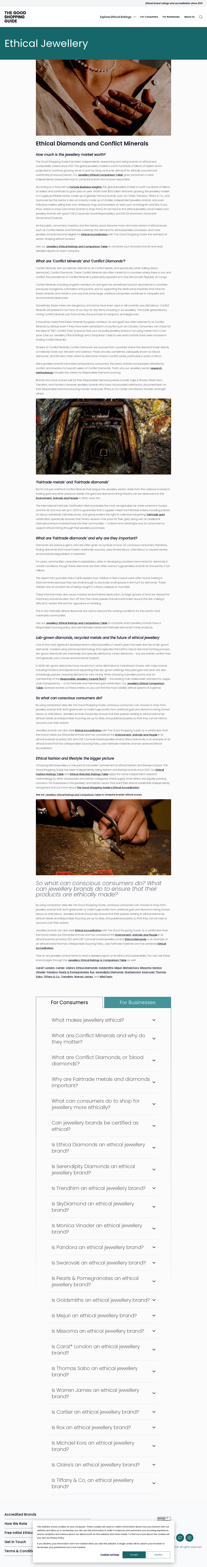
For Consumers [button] (149, 16)
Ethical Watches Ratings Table (89, 774)
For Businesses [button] (171, 16)
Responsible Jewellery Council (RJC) (83, 679)
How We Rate (16, 1523)
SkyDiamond (133, 972)
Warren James (83, 976)
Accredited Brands (20, 1514)
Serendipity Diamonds (109, 972)
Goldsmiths (106, 968)
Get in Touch (15, 1542)
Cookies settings (109, 1554)
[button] (103, 1020)
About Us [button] (189, 16)
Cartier (60, 968)
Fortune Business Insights (86, 187)
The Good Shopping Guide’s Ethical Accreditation (108, 787)
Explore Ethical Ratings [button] (115, 17)
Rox (92, 972)
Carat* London (45, 968)
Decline (158, 1554)
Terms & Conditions (21, 1551)
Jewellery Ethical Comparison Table (100, 175)
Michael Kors (131, 968)
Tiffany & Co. (52, 976)
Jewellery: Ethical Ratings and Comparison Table (77, 246)
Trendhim (67, 976)
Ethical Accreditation (94, 234)
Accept (134, 1554)
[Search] (200, 17)
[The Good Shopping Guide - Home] (15, 17)
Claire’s (70, 968)
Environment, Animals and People (57, 498)
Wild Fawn (106, 976)
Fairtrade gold (156, 514)
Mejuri (118, 968)
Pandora (52, 972)
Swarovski (148, 972)
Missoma (145, 968)
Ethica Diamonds (135, 939)
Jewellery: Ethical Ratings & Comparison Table (97, 960)
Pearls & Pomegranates (74, 972)
